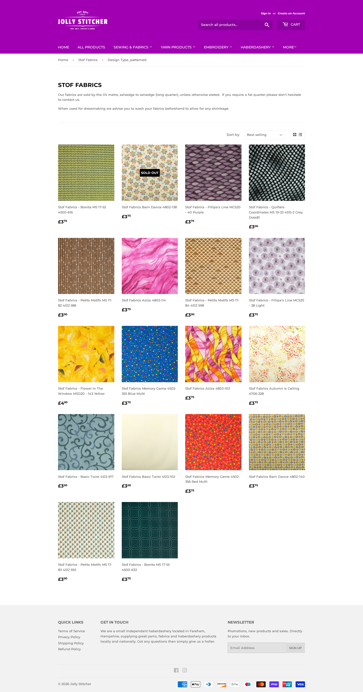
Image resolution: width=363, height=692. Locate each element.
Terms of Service (71, 631)
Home (63, 47)
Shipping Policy (71, 643)
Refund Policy (69, 649)
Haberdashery (256, 47)
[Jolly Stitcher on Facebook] (176, 671)
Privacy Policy (69, 637)
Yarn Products (177, 47)
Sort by (233, 134)
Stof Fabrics (88, 60)
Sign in (266, 13)
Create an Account (291, 13)
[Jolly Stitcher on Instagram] (184, 671)
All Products (91, 47)
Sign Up (295, 648)
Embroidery (216, 47)
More (288, 47)
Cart (295, 24)
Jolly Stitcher (80, 684)
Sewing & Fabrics (131, 47)
